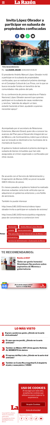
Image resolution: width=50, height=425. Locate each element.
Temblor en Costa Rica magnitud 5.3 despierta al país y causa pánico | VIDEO (26, 364)
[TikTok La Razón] (36, 419)
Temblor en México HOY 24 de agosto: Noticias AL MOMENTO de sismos (26, 349)
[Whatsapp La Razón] (27, 36)
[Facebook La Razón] (17, 36)
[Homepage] (25, 2)
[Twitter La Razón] (22, 36)
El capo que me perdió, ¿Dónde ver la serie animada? (24, 341)
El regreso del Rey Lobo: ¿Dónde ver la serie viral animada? (27, 356)
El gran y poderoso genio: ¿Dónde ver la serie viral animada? (24, 334)
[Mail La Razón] (33, 36)
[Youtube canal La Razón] (41, 419)
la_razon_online (13, 70)
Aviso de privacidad (33, 410)
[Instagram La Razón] (31, 419)
